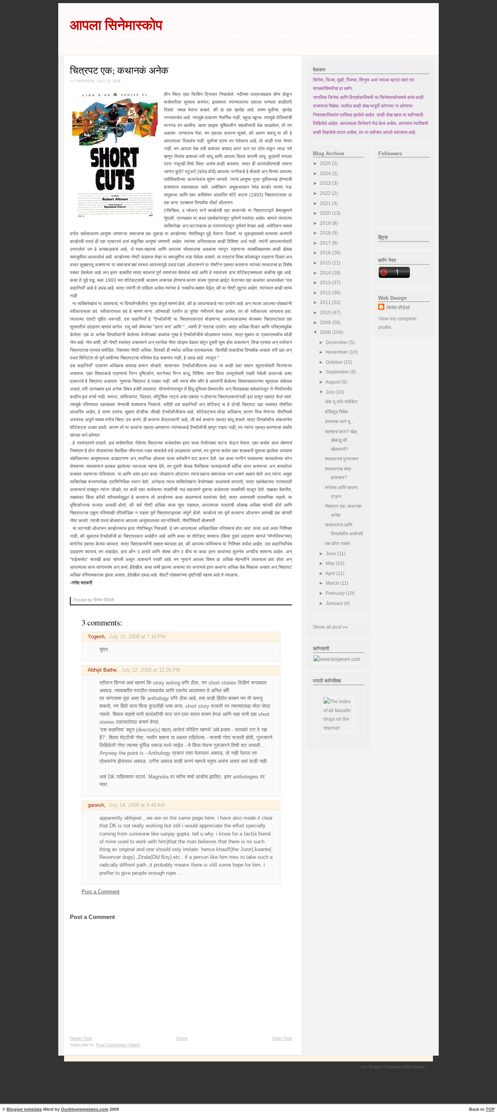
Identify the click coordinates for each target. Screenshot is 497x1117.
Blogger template (24, 1109)
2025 (326, 163)
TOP (490, 1109)
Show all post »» (330, 627)
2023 (326, 183)
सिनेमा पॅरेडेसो (397, 308)
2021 (326, 203)
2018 (326, 233)
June (331, 553)
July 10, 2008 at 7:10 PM (137, 636)
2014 (326, 273)
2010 (326, 312)
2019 (326, 223)
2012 (326, 292)
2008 (326, 332)
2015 (326, 263)
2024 (326, 173)
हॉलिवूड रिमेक (336, 412)
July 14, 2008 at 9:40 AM (137, 805)
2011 (326, 302)
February (336, 593)
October (335, 362)
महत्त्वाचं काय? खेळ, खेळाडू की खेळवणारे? (341, 440)
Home (182, 1038)
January (335, 603)
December (337, 342)
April (330, 573)
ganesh (96, 805)
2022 (326, 193)
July (330, 392)
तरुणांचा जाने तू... (339, 421)
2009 (326, 322)
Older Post (282, 1038)
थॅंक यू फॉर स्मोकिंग (341, 402)
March (333, 583)
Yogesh (96, 636)
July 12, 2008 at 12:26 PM (150, 670)
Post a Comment (101, 892)
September (338, 372)
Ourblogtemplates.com (84, 1109)
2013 (326, 282)
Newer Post (81, 1038)
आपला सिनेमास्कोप (116, 25)
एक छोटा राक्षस (337, 543)
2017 (326, 243)
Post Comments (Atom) (118, 1044)
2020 (326, 213)
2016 (326, 252)
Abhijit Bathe (102, 670)
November (337, 352)
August (333, 382)
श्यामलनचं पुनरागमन (341, 459)
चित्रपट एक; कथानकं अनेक (119, 70)
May (331, 563)
